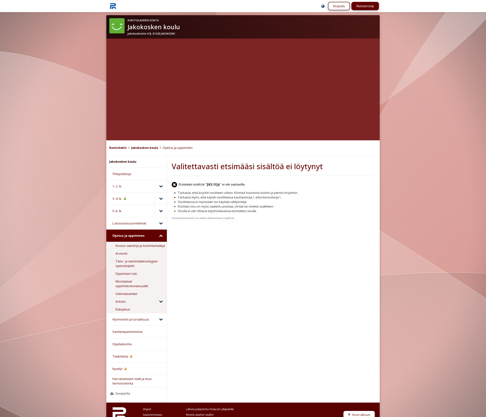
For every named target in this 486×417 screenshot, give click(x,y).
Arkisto (120, 301)
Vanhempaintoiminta (127, 332)
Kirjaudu (339, 6)
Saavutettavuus (152, 414)
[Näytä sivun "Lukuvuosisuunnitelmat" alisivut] (161, 223)
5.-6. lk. (117, 211)
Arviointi (121, 253)
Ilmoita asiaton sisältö (200, 414)
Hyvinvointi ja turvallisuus (130, 319)
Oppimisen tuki (126, 274)
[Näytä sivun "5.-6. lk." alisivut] (161, 211)
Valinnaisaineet (126, 294)
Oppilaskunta (122, 344)
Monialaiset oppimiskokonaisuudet (131, 283)
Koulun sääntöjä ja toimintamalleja (140, 246)
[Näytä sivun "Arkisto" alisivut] (161, 301)
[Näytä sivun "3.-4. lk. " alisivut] (161, 199)
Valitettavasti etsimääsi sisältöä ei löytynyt (247, 166)
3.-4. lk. (117, 199)
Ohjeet (147, 409)
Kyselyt (117, 369)
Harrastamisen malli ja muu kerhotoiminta (131, 381)
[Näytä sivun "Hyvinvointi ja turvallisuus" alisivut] (161, 319)
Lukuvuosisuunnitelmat (129, 223)
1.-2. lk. (117, 186)
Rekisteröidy (365, 6)
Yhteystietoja (121, 174)
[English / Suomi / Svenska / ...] (323, 6)
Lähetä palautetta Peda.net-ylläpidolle (210, 409)
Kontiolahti (118, 148)
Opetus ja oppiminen (178, 148)
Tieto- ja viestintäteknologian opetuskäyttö (136, 263)
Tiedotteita (120, 356)
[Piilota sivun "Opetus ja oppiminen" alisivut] (161, 236)
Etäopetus (122, 309)
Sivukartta (122, 393)
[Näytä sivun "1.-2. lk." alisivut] (161, 186)
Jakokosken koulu (144, 148)
